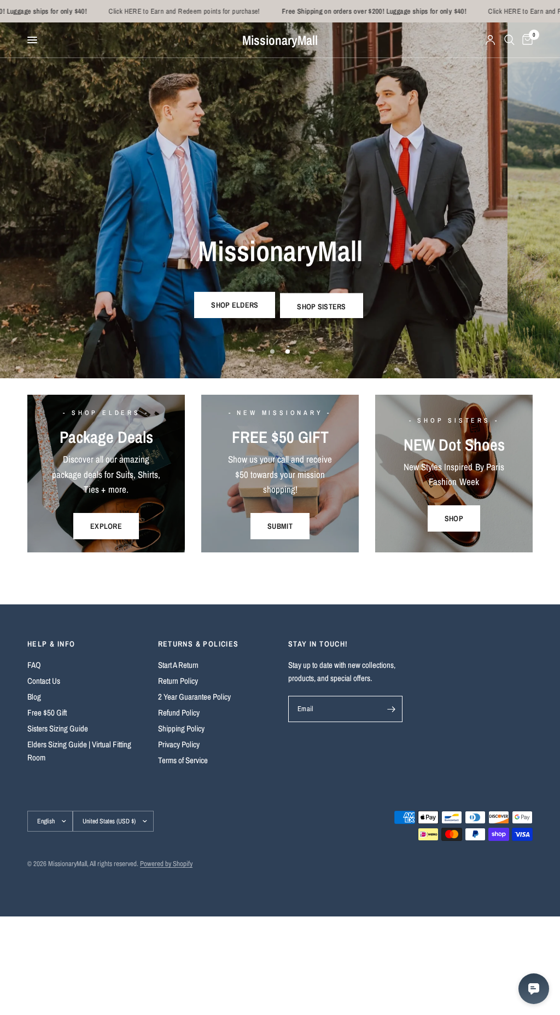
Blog (34, 696)
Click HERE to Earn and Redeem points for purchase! (150, 11)
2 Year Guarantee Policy (194, 696)
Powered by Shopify (166, 863)
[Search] (509, 39)
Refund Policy (179, 712)
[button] (234, 305)
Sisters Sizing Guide (57, 728)
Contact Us (43, 681)
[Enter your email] (391, 709)
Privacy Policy (179, 744)
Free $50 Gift (47, 712)
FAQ (34, 665)
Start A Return (178, 665)
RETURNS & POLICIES (198, 644)
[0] (525, 39)
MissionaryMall (280, 40)
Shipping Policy (181, 728)
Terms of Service (183, 760)
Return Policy (178, 681)
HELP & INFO (51, 644)
